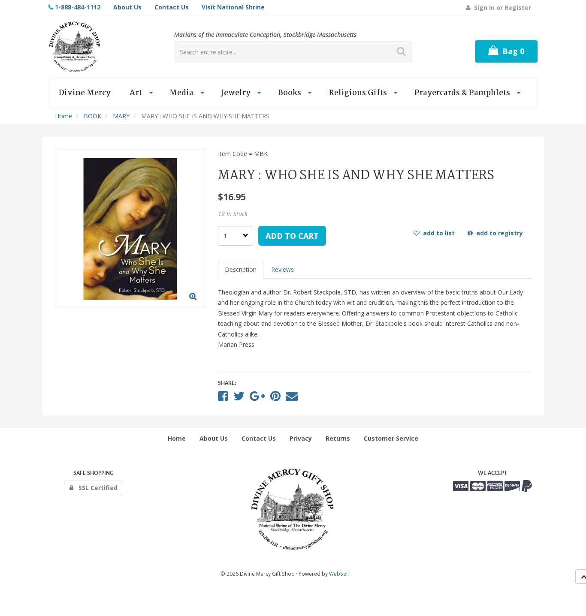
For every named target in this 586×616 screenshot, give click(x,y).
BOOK (92, 116)
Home (63, 116)
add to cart (292, 236)
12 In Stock (233, 214)
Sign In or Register (501, 7)
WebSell (339, 573)
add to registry (498, 233)
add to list (437, 233)
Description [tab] (241, 269)
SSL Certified (95, 488)
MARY (121, 116)
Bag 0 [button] (511, 51)
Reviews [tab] (282, 269)
